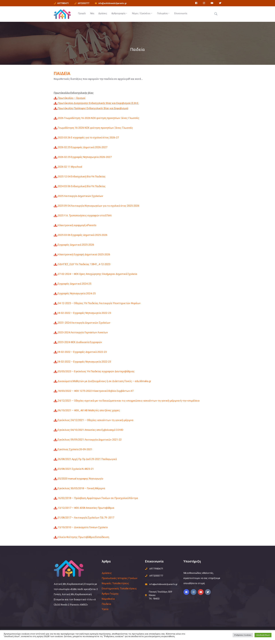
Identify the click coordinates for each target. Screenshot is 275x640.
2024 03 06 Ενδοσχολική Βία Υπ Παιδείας (82, 186)
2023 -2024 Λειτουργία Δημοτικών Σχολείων (84, 322)
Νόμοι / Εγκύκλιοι (141, 13)
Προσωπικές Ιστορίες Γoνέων (119, 578)
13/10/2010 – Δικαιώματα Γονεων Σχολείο (83, 527)
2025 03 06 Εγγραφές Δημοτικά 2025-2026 (82, 234)
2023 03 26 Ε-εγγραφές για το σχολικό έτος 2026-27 (88, 137)
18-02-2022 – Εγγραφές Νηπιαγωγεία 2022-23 (84, 312)
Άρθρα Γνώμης (110, 593)
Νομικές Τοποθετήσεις (115, 583)
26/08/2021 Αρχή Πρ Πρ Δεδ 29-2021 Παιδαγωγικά (87, 459)
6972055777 (83, 3)
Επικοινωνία (180, 13)
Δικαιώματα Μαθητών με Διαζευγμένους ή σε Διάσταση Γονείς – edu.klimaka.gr (104, 381)
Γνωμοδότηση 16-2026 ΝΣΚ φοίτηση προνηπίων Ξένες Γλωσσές (95, 127)
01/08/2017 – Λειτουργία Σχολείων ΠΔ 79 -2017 (86, 517)
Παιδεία (106, 603)
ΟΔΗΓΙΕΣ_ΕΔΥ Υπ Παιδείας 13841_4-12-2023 (84, 264)
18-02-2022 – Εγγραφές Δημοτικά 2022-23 (82, 351)
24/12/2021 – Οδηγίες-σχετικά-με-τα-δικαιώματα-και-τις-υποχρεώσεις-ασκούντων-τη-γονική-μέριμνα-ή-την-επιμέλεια (128, 400)
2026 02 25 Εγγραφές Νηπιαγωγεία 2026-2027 (85, 156)
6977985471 (63, 3)
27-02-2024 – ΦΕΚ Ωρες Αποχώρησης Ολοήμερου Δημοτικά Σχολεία (97, 273)
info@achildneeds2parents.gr (112, 3)
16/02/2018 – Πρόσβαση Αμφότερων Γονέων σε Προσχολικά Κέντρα (98, 498)
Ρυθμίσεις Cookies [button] (242, 635)
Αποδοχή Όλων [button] (263, 635)
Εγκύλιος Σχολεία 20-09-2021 (75, 449)
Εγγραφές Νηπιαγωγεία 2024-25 (77, 293)
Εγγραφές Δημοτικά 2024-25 (74, 283)
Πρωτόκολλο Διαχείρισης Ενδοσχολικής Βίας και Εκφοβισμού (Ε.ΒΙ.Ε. (98, 103)
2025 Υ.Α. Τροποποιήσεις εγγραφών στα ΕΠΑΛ (85, 215)
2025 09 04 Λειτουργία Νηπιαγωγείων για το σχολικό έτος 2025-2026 (98, 205)
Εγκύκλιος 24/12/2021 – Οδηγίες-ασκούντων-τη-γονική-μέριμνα (95, 420)
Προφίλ (82, 13)
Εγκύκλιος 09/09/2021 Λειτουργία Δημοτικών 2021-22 (90, 439)
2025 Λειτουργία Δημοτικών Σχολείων (80, 195)
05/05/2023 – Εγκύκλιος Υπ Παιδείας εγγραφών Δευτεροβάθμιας (96, 371)
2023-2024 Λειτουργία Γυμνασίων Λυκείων (82, 332)
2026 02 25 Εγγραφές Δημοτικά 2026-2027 (82, 147)
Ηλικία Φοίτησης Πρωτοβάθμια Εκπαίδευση (83, 537)
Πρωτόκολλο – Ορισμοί (71, 97)
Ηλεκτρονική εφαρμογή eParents (77, 225)
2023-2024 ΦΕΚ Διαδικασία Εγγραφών (79, 342)
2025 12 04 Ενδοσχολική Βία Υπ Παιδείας (82, 176)
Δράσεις (102, 13)
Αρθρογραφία (118, 13)
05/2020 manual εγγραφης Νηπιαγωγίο (80, 478)
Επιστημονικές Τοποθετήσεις (119, 588)
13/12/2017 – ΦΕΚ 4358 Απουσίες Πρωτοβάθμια (86, 507)
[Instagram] (193, 592)
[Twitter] (208, 592)
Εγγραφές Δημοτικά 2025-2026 (76, 244)
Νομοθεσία (108, 598)
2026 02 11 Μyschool (70, 166)
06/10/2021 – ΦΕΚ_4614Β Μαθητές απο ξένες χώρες (89, 410)
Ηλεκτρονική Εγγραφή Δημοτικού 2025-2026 (84, 254)
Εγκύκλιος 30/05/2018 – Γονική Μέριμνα (81, 488)
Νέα (92, 13)
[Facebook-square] (186, 592)
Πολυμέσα (162, 13)
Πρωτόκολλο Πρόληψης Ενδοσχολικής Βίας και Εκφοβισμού (93, 108)
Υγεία (105, 609)
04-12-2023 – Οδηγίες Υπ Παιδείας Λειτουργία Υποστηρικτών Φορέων (99, 303)
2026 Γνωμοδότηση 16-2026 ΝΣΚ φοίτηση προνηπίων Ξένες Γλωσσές (98, 118)
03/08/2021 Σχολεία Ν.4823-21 (76, 468)
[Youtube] (201, 592)
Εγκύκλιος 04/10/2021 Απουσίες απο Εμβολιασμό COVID (90, 429)
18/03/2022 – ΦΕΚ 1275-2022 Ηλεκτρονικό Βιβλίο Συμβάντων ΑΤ (96, 390)
